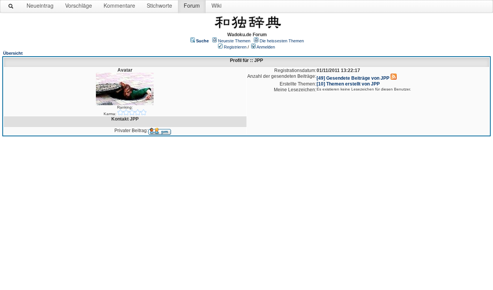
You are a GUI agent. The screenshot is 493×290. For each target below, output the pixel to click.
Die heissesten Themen (282, 41)
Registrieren (235, 47)
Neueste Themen (234, 41)
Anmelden (266, 47)
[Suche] (11, 7)
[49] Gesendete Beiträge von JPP (353, 78)
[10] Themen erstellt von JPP (348, 84)
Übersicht (13, 53)
